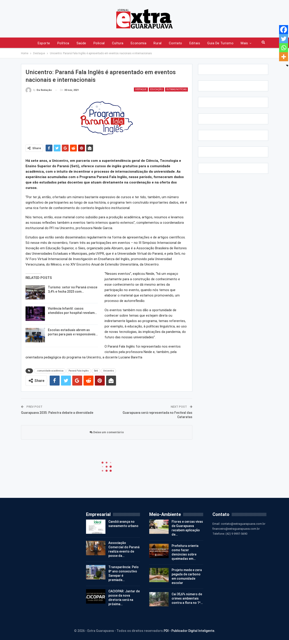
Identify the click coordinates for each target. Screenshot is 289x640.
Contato (175, 43)
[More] (283, 56)
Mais (244, 43)
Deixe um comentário (108, 432)
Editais (194, 43)
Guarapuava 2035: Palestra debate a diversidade (57, 412)
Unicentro (108, 370)
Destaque (141, 89)
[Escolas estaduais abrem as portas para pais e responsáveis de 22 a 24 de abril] (35, 335)
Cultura (118, 43)
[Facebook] (283, 29)
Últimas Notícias (176, 89)
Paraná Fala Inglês (79, 370)
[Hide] (287, 65)
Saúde (81, 43)
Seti (96, 370)
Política (63, 43)
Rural (157, 43)
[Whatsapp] (283, 47)
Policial (99, 43)
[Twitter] (283, 38)
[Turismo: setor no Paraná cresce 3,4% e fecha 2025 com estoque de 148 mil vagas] (35, 292)
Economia (139, 43)
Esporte (44, 43)
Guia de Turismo (220, 43)
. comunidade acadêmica (49, 370)
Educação (156, 89)
